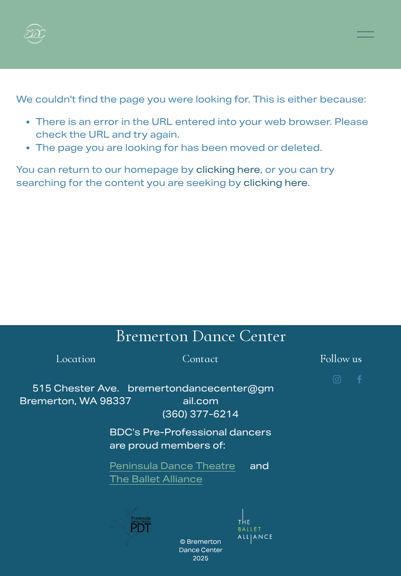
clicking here (228, 169)
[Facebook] (359, 379)
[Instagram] (337, 379)
